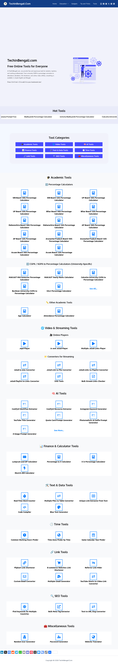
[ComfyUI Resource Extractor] (59, 404)
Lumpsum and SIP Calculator (24, 461)
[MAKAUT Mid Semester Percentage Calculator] (24, 272)
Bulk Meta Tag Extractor (59, 611)
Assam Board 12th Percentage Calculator (59, 253)
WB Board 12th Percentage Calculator (59, 199)
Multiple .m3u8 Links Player (93, 348)
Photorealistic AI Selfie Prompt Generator (93, 421)
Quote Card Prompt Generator (59, 420)
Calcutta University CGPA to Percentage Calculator (93, 278)
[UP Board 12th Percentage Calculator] (24, 206)
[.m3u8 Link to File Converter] (59, 365)
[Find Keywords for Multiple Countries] (24, 606)
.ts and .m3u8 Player (59, 348)
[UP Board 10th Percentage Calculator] (93, 193)
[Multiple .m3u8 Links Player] (93, 343)
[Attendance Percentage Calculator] (59, 311)
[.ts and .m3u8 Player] (59, 343)
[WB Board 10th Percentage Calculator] (24, 193)
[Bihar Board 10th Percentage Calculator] (59, 206)
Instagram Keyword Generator (93, 409)
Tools (95, 4)
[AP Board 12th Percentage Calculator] (24, 234)
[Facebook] (103, 4)
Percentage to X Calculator (59, 461)
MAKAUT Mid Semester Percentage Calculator (24, 278)
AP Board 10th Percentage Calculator (93, 226)
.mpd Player (24, 348)
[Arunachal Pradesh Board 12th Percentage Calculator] (93, 234)
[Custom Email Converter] (24, 576)
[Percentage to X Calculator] (59, 456)
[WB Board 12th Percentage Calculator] (59, 193)
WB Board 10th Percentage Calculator (24, 199)
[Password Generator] (59, 636)
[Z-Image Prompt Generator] (24, 429)
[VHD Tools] (59, 376)
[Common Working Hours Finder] (24, 535)
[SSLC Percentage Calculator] (59, 286)
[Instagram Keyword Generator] (93, 404)
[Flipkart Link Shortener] (24, 562)
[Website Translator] (93, 636)
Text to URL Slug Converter (93, 611)
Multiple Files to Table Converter (59, 501)
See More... (59, 430)
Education (63, 4)
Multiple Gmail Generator (59, 581)
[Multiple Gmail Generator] (59, 576)
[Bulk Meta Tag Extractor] (59, 606)
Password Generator (59, 641)
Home (55, 4)
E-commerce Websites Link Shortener (59, 568)
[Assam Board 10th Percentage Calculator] (24, 247)
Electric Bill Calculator (24, 473)
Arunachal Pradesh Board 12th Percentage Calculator (93, 240)
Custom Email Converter (24, 581)
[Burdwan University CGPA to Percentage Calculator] (24, 286)
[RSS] (114, 4)
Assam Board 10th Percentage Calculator (24, 253)
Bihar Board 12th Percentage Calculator (93, 212)
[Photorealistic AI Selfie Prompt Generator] (93, 415)
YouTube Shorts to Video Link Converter (93, 582)
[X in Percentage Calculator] (93, 456)
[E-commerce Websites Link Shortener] (59, 562)
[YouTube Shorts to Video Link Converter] (93, 576)
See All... (93, 288)
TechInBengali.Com (20, 3)
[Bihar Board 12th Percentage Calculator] (93, 206)
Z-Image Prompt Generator (24, 434)
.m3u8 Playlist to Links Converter (24, 381)
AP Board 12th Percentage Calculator (24, 240)
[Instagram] (106, 4)
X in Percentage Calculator (93, 461)
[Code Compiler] (24, 507)
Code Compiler (24, 512)
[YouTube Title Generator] (24, 415)
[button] (67, 3)
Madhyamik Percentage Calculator (25, 117)
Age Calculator (24, 316)
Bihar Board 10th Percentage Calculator (59, 212)
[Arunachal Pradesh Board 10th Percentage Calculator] (59, 234)
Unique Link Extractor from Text (93, 501)
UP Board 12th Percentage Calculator (24, 212)
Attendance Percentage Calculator (59, 316)
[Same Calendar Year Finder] (93, 535)
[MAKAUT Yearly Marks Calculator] (59, 272)
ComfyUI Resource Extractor (58, 409)
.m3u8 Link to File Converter (59, 370)
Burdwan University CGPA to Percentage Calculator (24, 292)
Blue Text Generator (59, 512)
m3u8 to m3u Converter (24, 370)
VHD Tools (59, 381)
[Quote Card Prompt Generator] (59, 415)
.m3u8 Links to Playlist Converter (93, 370)
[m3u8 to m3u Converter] (24, 365)
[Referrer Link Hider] (93, 562)
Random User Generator (24, 641)
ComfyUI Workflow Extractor (24, 409)
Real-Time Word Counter (24, 501)
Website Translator (93, 641)
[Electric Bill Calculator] (24, 468)
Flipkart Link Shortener (24, 567)
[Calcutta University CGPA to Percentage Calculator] (93, 272)
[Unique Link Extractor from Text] (93, 496)
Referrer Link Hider (93, 567)
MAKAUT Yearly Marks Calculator (59, 277)
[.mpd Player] (24, 343)
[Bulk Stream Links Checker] (93, 376)
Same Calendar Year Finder (93, 540)
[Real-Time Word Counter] (24, 496)
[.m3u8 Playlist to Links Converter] (24, 376)
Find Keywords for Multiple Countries (25, 612)
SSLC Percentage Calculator (59, 291)
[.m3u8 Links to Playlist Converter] (93, 365)
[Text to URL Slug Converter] (93, 606)
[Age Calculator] (24, 311)
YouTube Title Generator (24, 420)
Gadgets (74, 4)
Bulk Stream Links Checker (93, 381)
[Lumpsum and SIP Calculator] (24, 456)
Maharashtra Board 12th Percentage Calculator (59, 226)
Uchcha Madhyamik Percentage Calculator (63, 117)
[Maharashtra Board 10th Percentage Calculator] (24, 220)
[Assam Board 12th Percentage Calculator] (59, 247)
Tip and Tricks (85, 4)
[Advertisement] (59, 21)
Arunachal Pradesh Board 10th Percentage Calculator (59, 240)
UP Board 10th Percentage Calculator (93, 199)
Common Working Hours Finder (24, 540)
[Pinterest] (111, 4)
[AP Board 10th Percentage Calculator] (93, 220)
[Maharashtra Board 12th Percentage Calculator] (59, 220)
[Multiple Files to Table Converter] (59, 496)
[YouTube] (101, 4)
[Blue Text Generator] (59, 507)
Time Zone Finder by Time (59, 540)
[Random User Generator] (24, 636)
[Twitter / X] (109, 4)
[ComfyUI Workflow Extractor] (24, 404)
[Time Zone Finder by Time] (59, 535)
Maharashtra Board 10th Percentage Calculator (25, 226)
